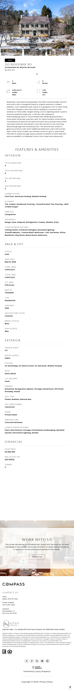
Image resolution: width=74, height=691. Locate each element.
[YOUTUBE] (42, 661)
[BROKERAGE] (47, 661)
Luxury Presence (42, 671)
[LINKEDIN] (37, 661)
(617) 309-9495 (8, 605)
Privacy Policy (46, 682)
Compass (10, 635)
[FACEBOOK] (32, 661)
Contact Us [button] (37, 557)
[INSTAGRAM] (27, 661)
